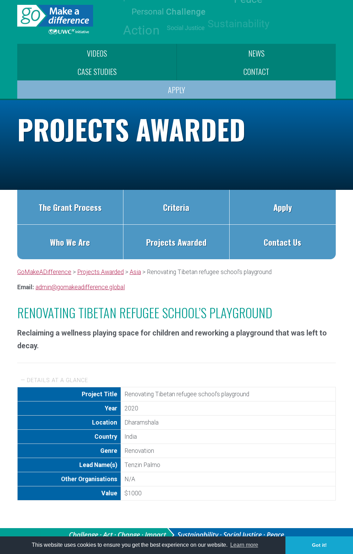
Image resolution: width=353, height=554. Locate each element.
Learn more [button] (244, 545)
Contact (256, 71)
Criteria (176, 207)
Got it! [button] (319, 545)
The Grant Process (70, 207)
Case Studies (97, 71)
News (256, 53)
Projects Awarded (176, 242)
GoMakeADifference (44, 272)
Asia (135, 272)
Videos (97, 53)
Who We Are (70, 242)
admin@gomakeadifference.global (80, 287)
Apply (176, 89)
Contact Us (282, 242)
